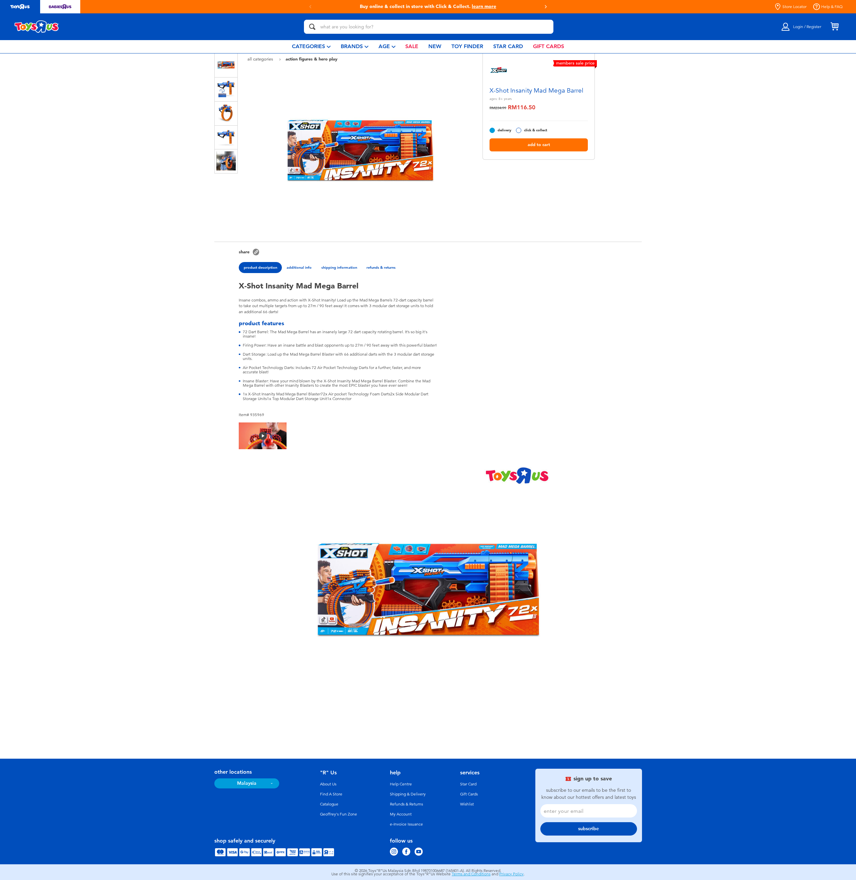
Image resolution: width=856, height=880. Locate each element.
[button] (545, 6)
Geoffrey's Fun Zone (338, 814)
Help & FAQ (832, 6)
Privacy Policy (511, 874)
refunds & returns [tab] (381, 267)
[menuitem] (311, 46)
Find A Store (331, 794)
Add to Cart (539, 144)
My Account (401, 814)
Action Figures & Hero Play (311, 58)
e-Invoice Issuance (406, 824)
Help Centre (401, 784)
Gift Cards (469, 794)
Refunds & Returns (406, 804)
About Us (328, 784)
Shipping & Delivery (408, 794)
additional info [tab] (299, 267)
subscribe (588, 829)
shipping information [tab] (339, 267)
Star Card (468, 784)
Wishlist (467, 804)
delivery (504, 130)
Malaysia (246, 783)
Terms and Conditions (471, 874)
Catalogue (329, 804)
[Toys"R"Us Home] (36, 26)
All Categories (261, 59)
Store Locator (794, 6)
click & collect (535, 130)
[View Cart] (835, 27)
